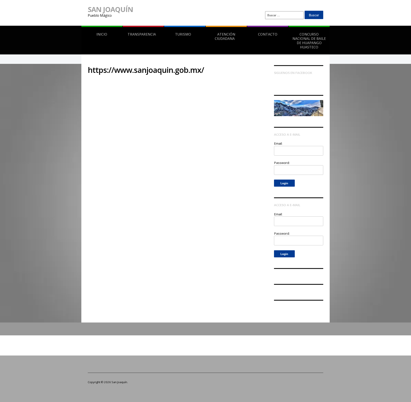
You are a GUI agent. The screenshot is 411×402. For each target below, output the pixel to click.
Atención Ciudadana (225, 36)
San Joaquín (110, 9)
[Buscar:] (284, 15)
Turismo (183, 34)
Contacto (267, 34)
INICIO (101, 34)
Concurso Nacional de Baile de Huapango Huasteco (309, 41)
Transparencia (142, 34)
